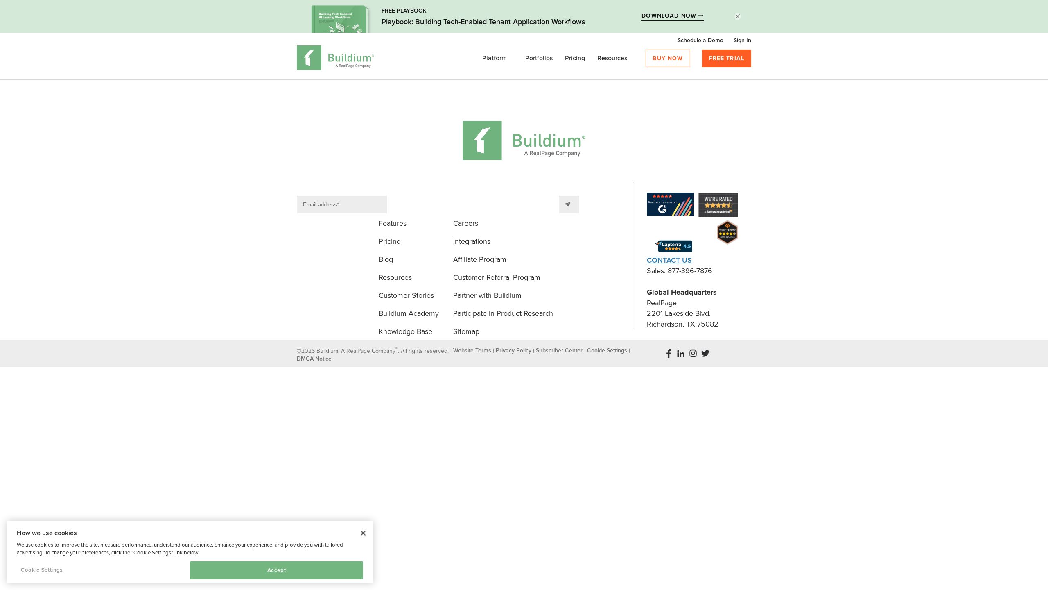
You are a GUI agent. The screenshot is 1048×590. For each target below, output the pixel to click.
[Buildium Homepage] (335, 59)
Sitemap (466, 331)
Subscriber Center (559, 350)
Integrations (471, 241)
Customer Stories (406, 295)
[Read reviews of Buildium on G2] (670, 206)
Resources (612, 58)
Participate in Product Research (503, 313)
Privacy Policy (513, 350)
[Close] (363, 533)
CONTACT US (669, 260)
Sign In (742, 40)
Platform (494, 58)
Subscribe (569, 204)
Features (393, 223)
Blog (386, 259)
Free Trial (727, 58)
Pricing (575, 58)
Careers (465, 223)
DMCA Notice (314, 358)
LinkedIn (680, 353)
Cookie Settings (42, 570)
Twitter (705, 353)
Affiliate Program (479, 259)
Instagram (693, 353)
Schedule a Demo (700, 40)
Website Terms (472, 350)
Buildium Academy (409, 313)
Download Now (669, 15)
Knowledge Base (405, 331)
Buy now (668, 58)
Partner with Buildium (487, 295)
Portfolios (539, 58)
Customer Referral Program (496, 277)
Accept (276, 570)
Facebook (668, 353)
